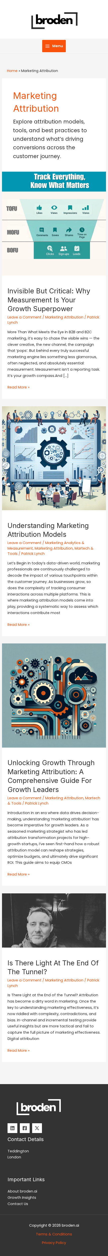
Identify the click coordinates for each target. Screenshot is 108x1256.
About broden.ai (22, 1191)
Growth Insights (22, 1197)
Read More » (19, 387)
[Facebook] (25, 1128)
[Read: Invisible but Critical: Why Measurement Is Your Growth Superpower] (54, 223)
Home (12, 70)
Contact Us (18, 1203)
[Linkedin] (12, 1128)
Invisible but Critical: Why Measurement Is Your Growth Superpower (49, 300)
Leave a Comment (24, 317)
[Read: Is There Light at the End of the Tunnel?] (54, 920)
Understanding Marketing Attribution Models (48, 530)
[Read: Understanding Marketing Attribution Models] (54, 457)
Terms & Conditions (54, 1234)
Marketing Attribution (64, 317)
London (14, 1157)
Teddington (18, 1151)
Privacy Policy (54, 1242)
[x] (37, 1128)
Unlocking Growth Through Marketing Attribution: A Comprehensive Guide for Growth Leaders (51, 776)
